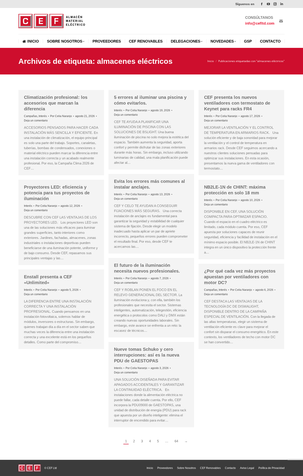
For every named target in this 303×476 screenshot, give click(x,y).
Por (61, 116)
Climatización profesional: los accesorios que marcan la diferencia (55, 103)
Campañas (30, 116)
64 (176, 441)
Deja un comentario (36, 120)
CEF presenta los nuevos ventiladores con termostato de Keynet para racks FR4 (237, 103)
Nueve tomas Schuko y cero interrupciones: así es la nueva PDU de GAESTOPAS (146, 355)
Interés (43, 116)
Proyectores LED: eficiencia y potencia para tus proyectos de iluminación (57, 193)
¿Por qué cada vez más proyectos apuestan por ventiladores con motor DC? (239, 277)
